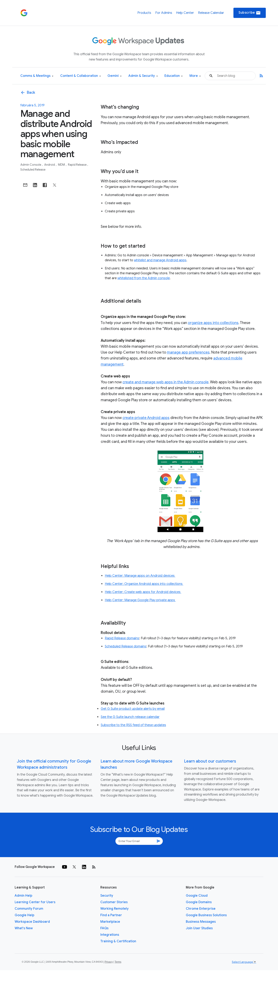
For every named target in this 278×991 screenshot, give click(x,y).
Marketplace (110, 922)
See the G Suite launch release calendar (130, 717)
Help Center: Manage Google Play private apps (140, 600)
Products (144, 13)
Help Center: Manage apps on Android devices (140, 576)
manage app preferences (188, 352)
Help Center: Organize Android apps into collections (144, 584)
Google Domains (199, 902)
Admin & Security (143, 76)
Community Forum (29, 909)
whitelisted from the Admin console (143, 278)
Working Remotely (114, 909)
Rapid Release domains (122, 638)
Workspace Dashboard (32, 922)
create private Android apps (146, 418)
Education (173, 76)
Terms (118, 961)
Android (50, 164)
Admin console (31, 164)
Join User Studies (199, 928)
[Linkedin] (84, 867)
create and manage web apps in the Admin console (166, 382)
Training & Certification (118, 941)
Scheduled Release (32, 169)
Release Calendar (211, 13)
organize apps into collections (213, 323)
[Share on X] (54, 185)
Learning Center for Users (35, 902)
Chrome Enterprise (201, 909)
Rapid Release (77, 164)
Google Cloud (197, 896)
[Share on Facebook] (45, 185)
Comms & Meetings (36, 76)
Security (106, 896)
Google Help (24, 915)
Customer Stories (114, 902)
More (195, 76)
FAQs (104, 928)
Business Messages (201, 922)
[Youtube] (64, 867)
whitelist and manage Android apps (160, 260)
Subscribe (250, 12)
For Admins (163, 13)
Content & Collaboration (80, 76)
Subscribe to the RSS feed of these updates (133, 725)
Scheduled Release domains (125, 646)
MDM (62, 164)
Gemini (114, 76)
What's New (24, 928)
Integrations (109, 935)
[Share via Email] (25, 185)
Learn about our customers (210, 761)
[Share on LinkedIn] (35, 185)
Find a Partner (111, 915)
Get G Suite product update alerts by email (133, 709)
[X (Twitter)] (74, 867)
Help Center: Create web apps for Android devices (143, 592)
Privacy (109, 961)
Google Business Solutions (206, 915)
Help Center (185, 13)
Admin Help (23, 896)
